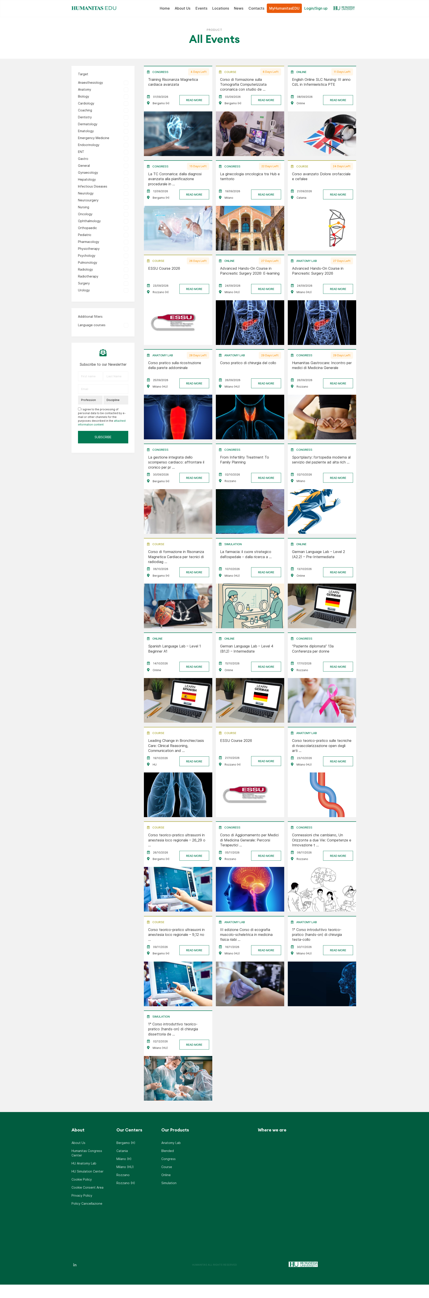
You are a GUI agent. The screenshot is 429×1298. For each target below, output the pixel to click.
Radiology (85, 269)
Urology (84, 290)
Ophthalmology (89, 221)
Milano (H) (124, 1159)
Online (166, 1175)
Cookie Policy (82, 1179)
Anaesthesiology (90, 82)
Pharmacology (88, 242)
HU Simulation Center (87, 1171)
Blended (167, 1151)
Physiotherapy (89, 248)
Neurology (86, 193)
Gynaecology (88, 172)
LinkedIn (75, 1264)
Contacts (256, 8)
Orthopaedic (87, 228)
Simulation (169, 1183)
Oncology (85, 214)
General (84, 165)
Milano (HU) (125, 1167)
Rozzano (123, 1175)
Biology (83, 96)
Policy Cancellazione (87, 1203)
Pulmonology (87, 262)
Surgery (84, 283)
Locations (220, 8)
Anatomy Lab (171, 1143)
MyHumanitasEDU (284, 8)
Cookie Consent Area (87, 1187)
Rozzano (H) (125, 1183)
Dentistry (85, 117)
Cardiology (86, 103)
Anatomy (84, 89)
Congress (168, 1159)
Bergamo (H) (125, 1143)
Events (201, 8)
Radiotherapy (88, 276)
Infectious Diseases (92, 186)
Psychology (86, 255)
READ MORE (194, 100)
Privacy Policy (82, 1195)
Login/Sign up (316, 8)
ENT (81, 152)
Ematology (86, 131)
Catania (122, 1151)
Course (166, 1167)
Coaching (85, 110)
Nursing (83, 207)
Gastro (83, 159)
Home (165, 8)
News (238, 8)
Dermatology (87, 124)
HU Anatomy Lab (84, 1163)
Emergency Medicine (93, 138)
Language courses (91, 325)
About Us (182, 8)
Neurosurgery (88, 200)
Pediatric (84, 235)
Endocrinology (88, 145)
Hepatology (87, 179)
